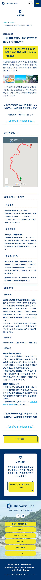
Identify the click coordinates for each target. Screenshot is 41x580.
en (30, 3)
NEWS (12, 23)
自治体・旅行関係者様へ (20, 524)
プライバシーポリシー (20, 536)
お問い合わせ (20, 547)
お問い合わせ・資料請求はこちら (20, 485)
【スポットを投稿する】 (20, 120)
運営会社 (20, 541)
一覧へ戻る (20, 439)
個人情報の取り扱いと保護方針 (16, 567)
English (20, 553)
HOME (5, 23)
